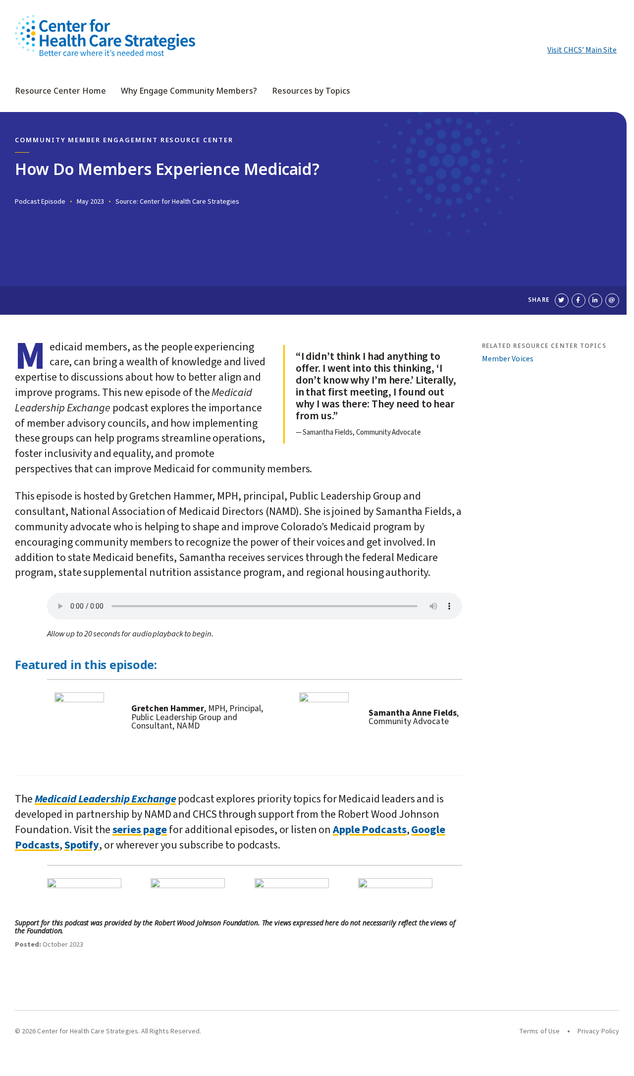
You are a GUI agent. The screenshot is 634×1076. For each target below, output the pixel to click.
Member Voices (507, 358)
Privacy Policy (598, 1031)
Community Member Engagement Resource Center (124, 140)
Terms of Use (539, 1031)
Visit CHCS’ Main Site (582, 50)
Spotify (81, 845)
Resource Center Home (60, 91)
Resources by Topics (311, 91)
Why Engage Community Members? (189, 91)
